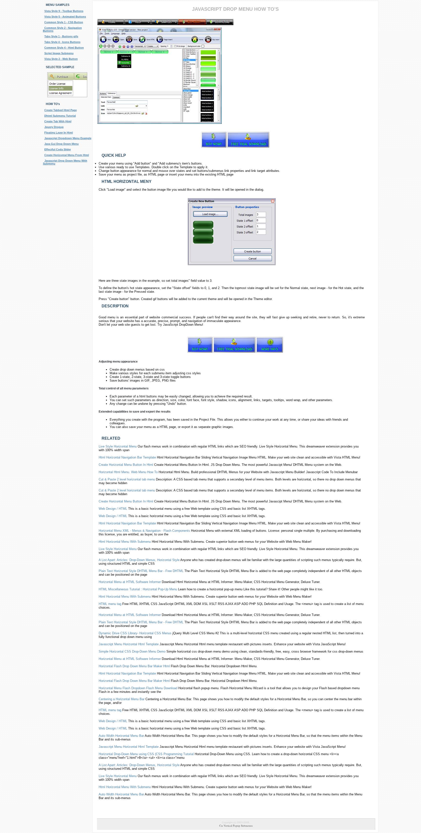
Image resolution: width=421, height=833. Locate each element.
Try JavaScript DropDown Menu (179, 324)
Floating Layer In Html (58, 132)
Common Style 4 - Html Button (64, 47)
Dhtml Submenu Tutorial (60, 115)
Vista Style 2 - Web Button (61, 58)
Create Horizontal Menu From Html (66, 155)
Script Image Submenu (59, 53)
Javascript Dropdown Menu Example (67, 138)
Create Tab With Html (57, 121)
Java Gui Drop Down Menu (61, 143)
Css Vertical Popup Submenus (236, 825)
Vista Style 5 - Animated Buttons (65, 16)
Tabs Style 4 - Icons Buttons (62, 42)
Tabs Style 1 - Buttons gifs (61, 36)
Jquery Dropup (54, 126)
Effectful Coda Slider (57, 149)
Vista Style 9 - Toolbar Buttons (63, 11)
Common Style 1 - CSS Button (63, 22)
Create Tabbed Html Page (60, 110)
